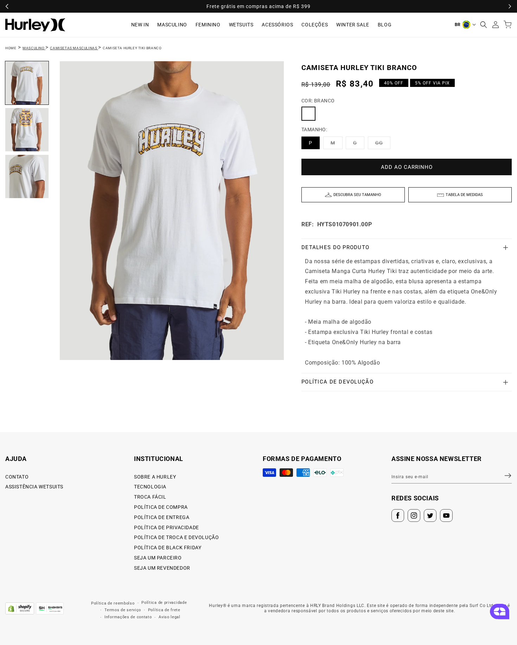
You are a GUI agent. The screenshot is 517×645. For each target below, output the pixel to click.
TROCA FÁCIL (150, 497)
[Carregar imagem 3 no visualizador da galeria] (27, 176)
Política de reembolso (113, 603)
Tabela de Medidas (464, 194)
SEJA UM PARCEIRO (158, 558)
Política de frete (164, 610)
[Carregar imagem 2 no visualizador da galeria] (27, 129)
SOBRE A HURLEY (155, 477)
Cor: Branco (317, 100)
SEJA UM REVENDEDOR (162, 568)
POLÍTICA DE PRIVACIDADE (166, 527)
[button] (483, 24)
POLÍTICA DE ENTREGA (161, 517)
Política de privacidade (164, 602)
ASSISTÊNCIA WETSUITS (34, 486)
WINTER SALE (352, 24)
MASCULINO (172, 24)
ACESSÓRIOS (277, 24)
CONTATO (16, 477)
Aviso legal (169, 617)
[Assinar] (503, 475)
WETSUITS (241, 24)
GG (382, 144)
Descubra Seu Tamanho (357, 194)
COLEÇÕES (314, 24)
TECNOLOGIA (150, 486)
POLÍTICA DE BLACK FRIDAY (167, 547)
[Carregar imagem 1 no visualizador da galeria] (27, 83)
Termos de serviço (122, 610)
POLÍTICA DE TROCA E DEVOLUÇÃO (176, 537)
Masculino (34, 48)
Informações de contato (128, 617)
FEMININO (208, 24)
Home (10, 48)
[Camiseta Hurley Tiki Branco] (308, 114)
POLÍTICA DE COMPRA (161, 507)
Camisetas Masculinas (74, 48)
